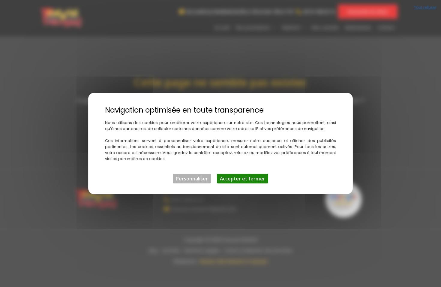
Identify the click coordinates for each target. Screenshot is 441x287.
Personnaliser (192, 178)
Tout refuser (425, 7)
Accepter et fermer (242, 178)
